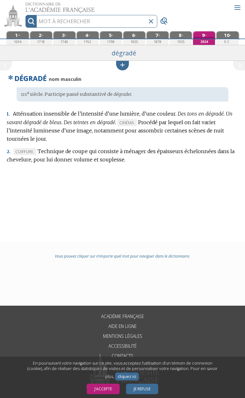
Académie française (122, 316)
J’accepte (103, 389)
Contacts (122, 356)
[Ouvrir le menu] (237, 7)
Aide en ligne (122, 326)
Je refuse (142, 389)
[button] (122, 65)
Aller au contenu (25, 5)
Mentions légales (122, 336)
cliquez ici (127, 376)
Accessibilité (122, 346)
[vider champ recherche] (151, 21)
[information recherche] (31, 21)
